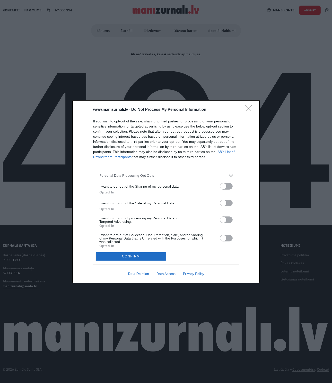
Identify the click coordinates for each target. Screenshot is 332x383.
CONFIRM (131, 256)
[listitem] (166, 175)
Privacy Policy (193, 274)
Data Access (166, 274)
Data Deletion (138, 274)
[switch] (226, 186)
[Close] (250, 109)
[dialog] (166, 191)
